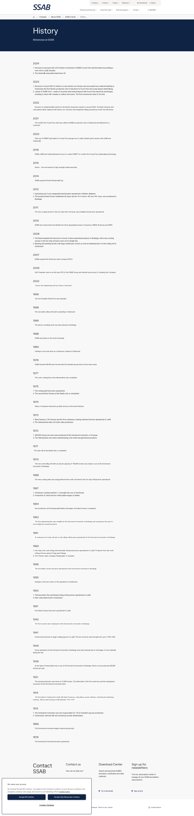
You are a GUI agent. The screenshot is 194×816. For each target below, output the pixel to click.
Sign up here (138, 791)
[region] (47, 796)
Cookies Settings (46, 805)
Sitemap (94, 807)
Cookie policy (64, 792)
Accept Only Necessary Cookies (67, 797)
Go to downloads (107, 791)
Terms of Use (102, 807)
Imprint (110, 807)
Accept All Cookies (26, 797)
